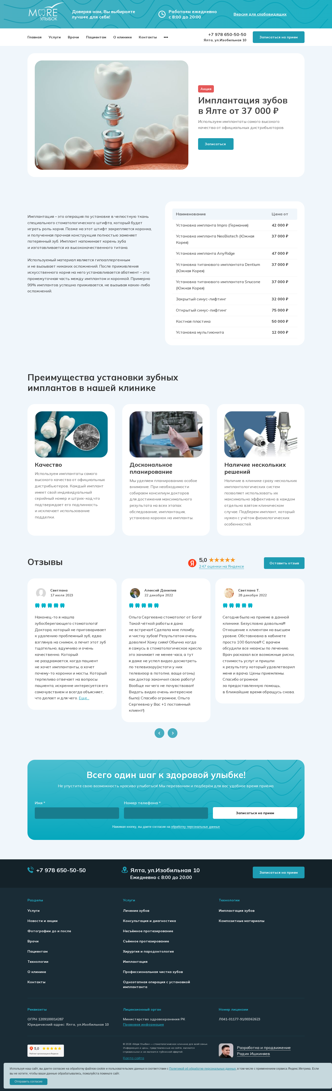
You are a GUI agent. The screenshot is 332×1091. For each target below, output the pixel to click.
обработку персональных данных (195, 827)
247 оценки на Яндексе (221, 566)
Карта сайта (133, 1058)
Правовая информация (143, 1024)
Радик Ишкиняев (253, 1053)
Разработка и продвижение (264, 1047)
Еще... (84, 697)
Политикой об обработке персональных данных (202, 1068)
